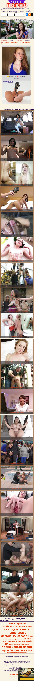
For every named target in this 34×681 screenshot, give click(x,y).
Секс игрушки (5, 44)
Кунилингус (14, 42)
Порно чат (11, 14)
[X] (32, 14)
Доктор (7, 42)
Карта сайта (14, 674)
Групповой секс (25, 42)
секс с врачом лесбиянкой (14, 625)
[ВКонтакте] (27, 14)
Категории (4, 14)
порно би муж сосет (14, 650)
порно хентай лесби (17, 647)
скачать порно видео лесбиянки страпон (15, 633)
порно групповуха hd (16, 639)
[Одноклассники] (29, 14)
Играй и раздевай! (20, 14)
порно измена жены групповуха (19, 644)
